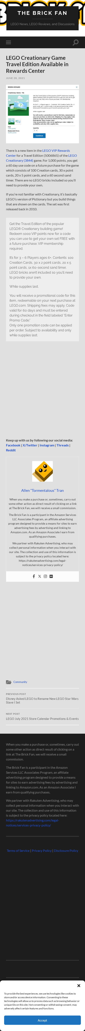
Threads (63, 445)
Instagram (47, 445)
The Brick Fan (43, 13)
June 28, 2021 (15, 78)
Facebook (13, 445)
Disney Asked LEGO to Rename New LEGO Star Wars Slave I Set (42, 698)
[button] (79, 986)
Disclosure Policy (66, 850)
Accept (42, 1020)
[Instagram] (45, 576)
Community (20, 682)
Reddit (11, 450)
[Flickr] (51, 576)
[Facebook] (34, 576)
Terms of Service (18, 850)
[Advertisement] (42, 391)
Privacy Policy (42, 850)
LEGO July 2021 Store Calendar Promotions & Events (42, 716)
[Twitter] (39, 576)
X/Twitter (30, 445)
